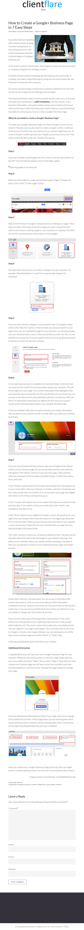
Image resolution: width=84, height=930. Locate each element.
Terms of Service (56, 927)
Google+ (27, 784)
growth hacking (47, 75)
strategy (59, 784)
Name (11, 844)
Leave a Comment (41, 31)
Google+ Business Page (31, 124)
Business (21, 784)
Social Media (50, 784)
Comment (13, 808)
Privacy (66, 927)
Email (11, 857)
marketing (41, 784)
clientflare (42, 3)
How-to (20, 782)
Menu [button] (43, 10)
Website (12, 869)
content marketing (32, 75)
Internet (34, 784)
